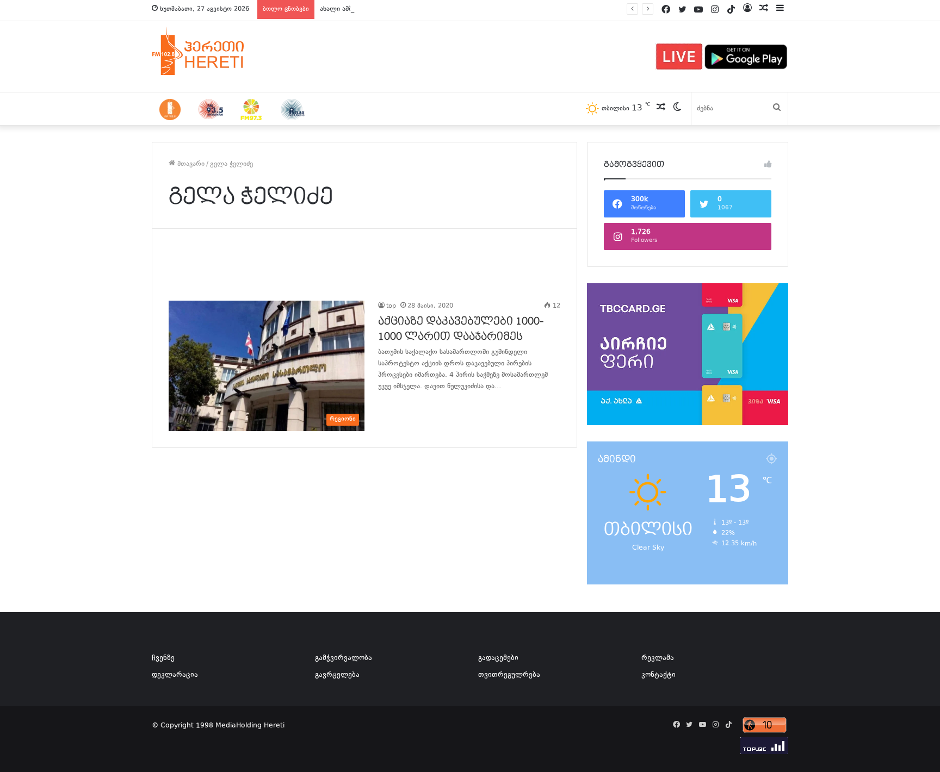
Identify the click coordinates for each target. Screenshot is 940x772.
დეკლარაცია (175, 675)
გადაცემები (498, 658)
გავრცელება (337, 675)
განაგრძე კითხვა (391, 409)
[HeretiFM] (211, 51)
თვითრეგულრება (509, 675)
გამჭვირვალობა (343, 658)
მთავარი (190, 164)
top (391, 306)
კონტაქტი (658, 675)
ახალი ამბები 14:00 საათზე (363, 9)
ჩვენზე (163, 658)
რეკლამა (657, 658)
